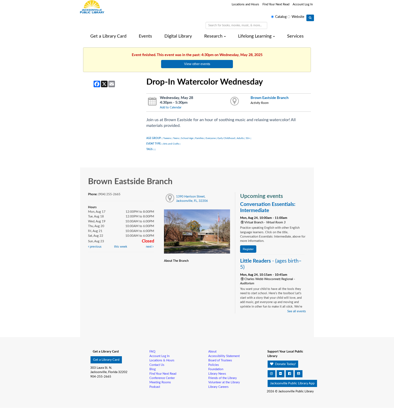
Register (248, 249)
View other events (197, 64)
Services (295, 36)
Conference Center (162, 378)
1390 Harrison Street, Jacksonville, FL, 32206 (192, 198)
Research (214, 36)
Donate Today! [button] (285, 364)
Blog (152, 369)
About (212, 351)
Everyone (211, 138)
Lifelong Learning (255, 36)
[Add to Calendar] (152, 101)
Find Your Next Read (275, 4)
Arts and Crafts (171, 143)
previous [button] (95, 246)
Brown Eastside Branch (270, 98)
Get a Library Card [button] (106, 359)
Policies (213, 364)
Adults (240, 138)
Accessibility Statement (224, 356)
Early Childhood (226, 138)
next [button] (149, 246)
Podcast (154, 386)
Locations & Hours (161, 360)
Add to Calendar (170, 107)
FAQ (152, 351)
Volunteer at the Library (224, 382)
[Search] (310, 18)
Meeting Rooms (160, 382)
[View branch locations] (235, 101)
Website (298, 16)
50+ (248, 138)
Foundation (215, 369)
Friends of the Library (222, 378)
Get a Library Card (108, 36)
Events (145, 36)
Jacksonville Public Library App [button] (292, 383)
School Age (187, 138)
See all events (296, 311)
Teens (176, 138)
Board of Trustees (220, 360)
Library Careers (218, 386)
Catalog (281, 16)
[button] (271, 374)
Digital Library (178, 36)
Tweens (167, 138)
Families (199, 138)
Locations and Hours (245, 4)
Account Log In (303, 4)
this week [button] (120, 246)
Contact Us (156, 364)
